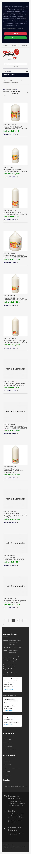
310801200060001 (9, 253)
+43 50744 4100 (8, 724)
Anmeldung (8, 739)
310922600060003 (9, 511)
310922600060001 (9, 467)
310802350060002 (9, 381)
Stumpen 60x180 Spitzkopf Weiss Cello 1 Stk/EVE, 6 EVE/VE (15, 601)
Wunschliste (24, 45)
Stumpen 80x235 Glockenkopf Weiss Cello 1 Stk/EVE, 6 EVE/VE (14, 384)
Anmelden (5, 45)
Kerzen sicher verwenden (12, 768)
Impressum (8, 775)
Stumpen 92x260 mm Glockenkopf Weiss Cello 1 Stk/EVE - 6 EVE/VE (15, 515)
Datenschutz (6, 844)
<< (6, 621)
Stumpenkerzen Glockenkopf (11, 82)
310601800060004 (9, 210)
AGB (12, 844)
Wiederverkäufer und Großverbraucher (16, 786)
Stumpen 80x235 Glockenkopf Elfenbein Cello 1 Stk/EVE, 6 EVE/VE (15, 342)
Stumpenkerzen (15, 80)
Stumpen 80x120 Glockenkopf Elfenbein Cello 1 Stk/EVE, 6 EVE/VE (15, 256)
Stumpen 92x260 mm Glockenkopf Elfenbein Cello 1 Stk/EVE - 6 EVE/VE (13, 470)
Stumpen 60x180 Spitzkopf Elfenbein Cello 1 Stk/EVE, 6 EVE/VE (15, 213)
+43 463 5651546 (8, 689)
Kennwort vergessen (10, 749)
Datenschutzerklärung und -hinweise (13, 28)
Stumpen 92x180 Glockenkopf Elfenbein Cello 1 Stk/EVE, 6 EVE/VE (15, 427)
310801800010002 (9, 296)
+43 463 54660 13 (8, 710)
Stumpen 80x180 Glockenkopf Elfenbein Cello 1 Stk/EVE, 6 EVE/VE (15, 299)
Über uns (7, 761)
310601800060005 (9, 598)
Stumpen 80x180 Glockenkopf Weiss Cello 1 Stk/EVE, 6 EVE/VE (14, 559)
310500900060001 (9, 125)
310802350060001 (9, 339)
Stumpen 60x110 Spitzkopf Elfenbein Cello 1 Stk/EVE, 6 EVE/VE (15, 170)
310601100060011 (8, 168)
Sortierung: (6, 91)
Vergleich (13, 45)
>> (24, 621)
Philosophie (8, 764)
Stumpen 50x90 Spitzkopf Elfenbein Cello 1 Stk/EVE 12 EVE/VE (15, 128)
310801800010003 (9, 556)
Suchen (15, 66)
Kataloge (7, 771)
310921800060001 (9, 424)
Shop (6, 80)
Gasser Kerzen (15, 847)
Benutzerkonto (9, 742)
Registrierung (8, 746)
